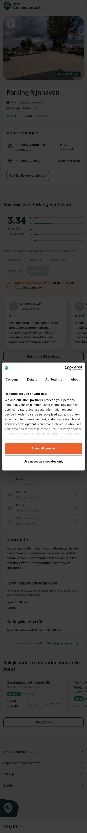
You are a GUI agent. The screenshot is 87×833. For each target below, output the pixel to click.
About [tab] (75, 379)
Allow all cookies (43, 448)
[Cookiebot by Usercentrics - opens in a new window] (64, 368)
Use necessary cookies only (44, 461)
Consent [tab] (12, 379)
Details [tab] (32, 379)
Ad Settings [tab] (53, 379)
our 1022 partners (29, 400)
